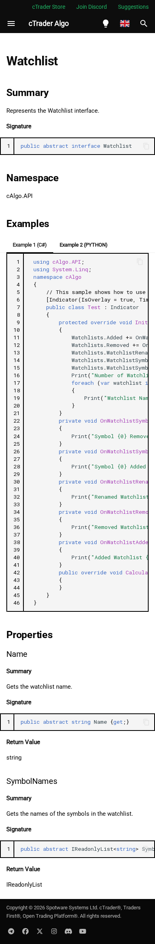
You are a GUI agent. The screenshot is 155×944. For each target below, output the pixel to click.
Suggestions (133, 7)
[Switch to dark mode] (106, 23)
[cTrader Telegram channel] (11, 931)
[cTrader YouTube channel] (82, 931)
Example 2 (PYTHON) (84, 245)
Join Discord (91, 7)
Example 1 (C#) (30, 245)
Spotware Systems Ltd (71, 908)
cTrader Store (48, 7)
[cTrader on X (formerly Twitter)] (39, 931)
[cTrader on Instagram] (54, 931)
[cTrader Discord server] (68, 931)
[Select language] (125, 23)
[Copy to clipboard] (146, 146)
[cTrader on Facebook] (25, 931)
